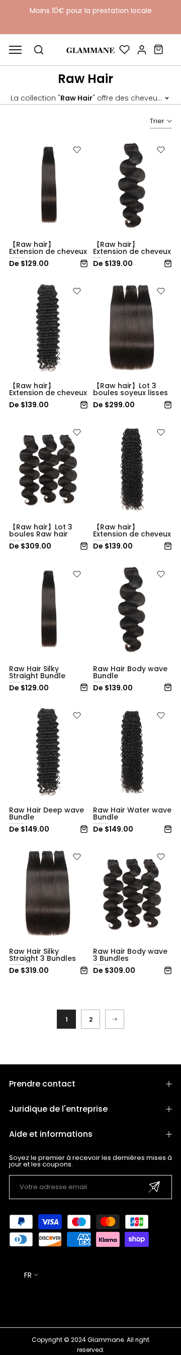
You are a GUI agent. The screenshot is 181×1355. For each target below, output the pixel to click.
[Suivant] (114, 1019)
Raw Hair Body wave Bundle (130, 672)
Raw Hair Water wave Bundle (132, 813)
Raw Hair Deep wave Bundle (46, 813)
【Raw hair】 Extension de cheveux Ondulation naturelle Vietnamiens (132, 254)
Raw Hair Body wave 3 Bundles (130, 954)
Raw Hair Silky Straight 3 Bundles (42, 954)
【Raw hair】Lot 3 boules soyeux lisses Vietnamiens (130, 393)
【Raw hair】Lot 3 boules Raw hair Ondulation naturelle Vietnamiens (47, 537)
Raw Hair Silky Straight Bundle (37, 672)
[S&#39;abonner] (154, 1187)
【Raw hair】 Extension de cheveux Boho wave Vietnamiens (132, 537)
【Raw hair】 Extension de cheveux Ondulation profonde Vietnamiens (48, 396)
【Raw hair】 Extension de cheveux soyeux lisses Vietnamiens (48, 254)
